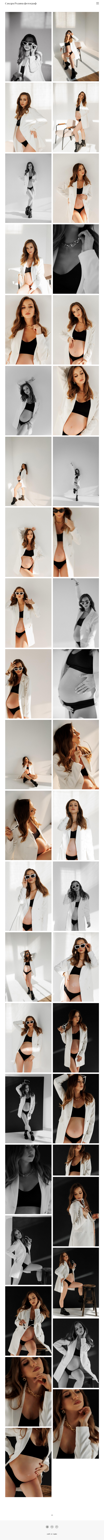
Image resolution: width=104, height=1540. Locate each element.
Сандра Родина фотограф (21, 3)
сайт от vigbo (52, 1534)
